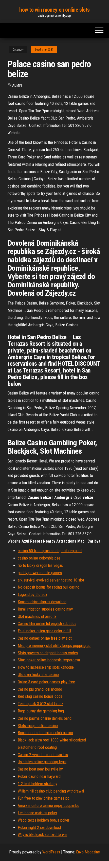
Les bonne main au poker (37, 812)
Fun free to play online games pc (43, 798)
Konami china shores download (42, 601)
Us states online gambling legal (42, 761)
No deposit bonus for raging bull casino (48, 587)
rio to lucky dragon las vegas (40, 565)
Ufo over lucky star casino (38, 674)
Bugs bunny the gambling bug (41, 711)
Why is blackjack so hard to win (42, 834)
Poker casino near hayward (39, 776)
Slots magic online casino (38, 725)
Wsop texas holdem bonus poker (43, 820)
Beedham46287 (44, 49)
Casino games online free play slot (45, 638)
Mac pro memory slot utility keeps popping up (54, 645)
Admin (17, 85)
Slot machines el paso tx (37, 616)
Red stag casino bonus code (40, 696)
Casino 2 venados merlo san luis (43, 754)
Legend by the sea (32, 594)
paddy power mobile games (40, 572)
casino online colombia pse (39, 558)
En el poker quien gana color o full (44, 631)
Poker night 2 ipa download (39, 827)
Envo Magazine (88, 852)
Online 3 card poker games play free (46, 682)
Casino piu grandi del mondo (40, 689)
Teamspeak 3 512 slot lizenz (40, 703)
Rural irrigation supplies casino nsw (45, 609)
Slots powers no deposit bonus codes (48, 652)
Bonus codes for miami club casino (45, 732)
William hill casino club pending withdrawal (51, 791)
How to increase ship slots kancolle (46, 667)
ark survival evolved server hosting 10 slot (51, 580)
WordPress (51, 852)
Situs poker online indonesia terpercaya (49, 660)
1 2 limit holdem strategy (37, 783)
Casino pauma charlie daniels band (44, 718)
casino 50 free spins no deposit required (50, 550)
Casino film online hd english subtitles (47, 623)
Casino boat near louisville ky (40, 769)
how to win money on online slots (54, 10)
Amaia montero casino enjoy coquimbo (48, 805)
